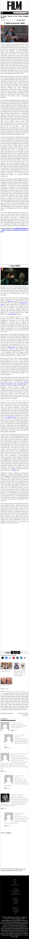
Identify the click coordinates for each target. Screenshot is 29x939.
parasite (10, 704)
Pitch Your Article (15, 890)
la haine (25, 701)
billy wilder (5, 694)
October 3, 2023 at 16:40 (17, 724)
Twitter (16, 903)
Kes (22, 701)
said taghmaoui (24, 704)
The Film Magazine (11, 434)
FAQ (15, 883)
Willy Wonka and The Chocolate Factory (18, 709)
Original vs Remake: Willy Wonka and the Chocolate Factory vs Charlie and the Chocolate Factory (19, 672)
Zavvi (15, 913)
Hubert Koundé (24, 698)
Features (8, 691)
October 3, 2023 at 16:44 (21, 738)
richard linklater (16, 704)
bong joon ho (12, 694)
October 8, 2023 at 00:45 (21, 816)
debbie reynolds (15, 696)
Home (14, 879)
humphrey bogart (5, 699)
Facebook (15, 901)
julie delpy (13, 701)
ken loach (18, 701)
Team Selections (22, 691)
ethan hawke (3, 698)
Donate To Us (15, 907)
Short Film (15, 900)
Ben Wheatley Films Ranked (7, 713)
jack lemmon (21, 699)
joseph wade (8, 701)
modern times (4, 704)
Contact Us (16, 892)
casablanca (22, 694)
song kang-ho (21, 706)
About (15, 881)
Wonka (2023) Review (6, 685)
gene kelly (13, 698)
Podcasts (15, 898)
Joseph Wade (21, 20)
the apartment (14, 707)
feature (8, 698)
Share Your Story (15, 894)
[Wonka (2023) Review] (6, 681)
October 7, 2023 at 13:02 (17, 796)
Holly (19, 794)
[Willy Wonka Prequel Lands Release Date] (6, 665)
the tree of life (21, 707)
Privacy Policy (15, 885)
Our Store (15, 909)
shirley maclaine (4, 706)
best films (18, 693)
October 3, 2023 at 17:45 (17, 755)
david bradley (8, 696)
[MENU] (2, 13)
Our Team (15, 889)
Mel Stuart (18, 703)
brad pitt (17, 694)
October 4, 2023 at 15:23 (21, 779)
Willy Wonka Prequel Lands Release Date (6, 670)
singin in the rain (13, 706)
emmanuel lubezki (24, 696)
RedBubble (15, 911)
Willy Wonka (6, 709)
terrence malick (7, 707)
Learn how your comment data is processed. (13, 869)
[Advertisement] (14, 249)
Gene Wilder (18, 698)
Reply (15, 730)
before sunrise (12, 693)
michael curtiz (24, 703)
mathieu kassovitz (10, 703)
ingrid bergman (13, 699)
